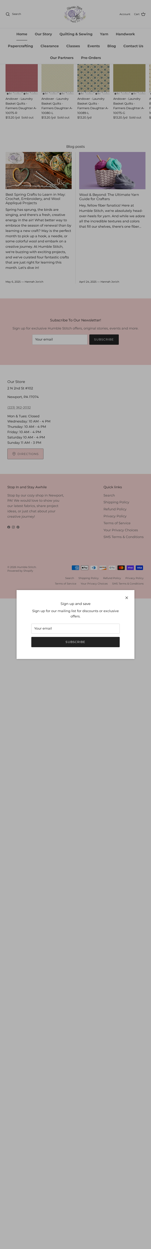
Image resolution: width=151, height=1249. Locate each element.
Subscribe (75, 642)
